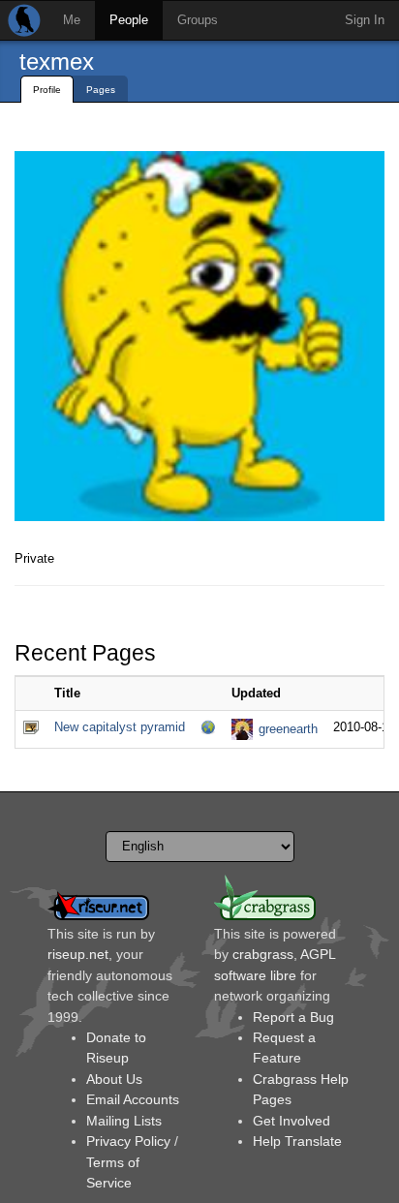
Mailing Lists (124, 1120)
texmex (56, 61)
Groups (197, 20)
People (128, 20)
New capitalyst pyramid (119, 727)
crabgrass (262, 954)
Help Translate (297, 1141)
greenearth (288, 729)
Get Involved (291, 1120)
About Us (114, 1079)
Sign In (364, 20)
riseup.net (77, 954)
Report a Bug (293, 1017)
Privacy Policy (128, 1141)
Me (71, 20)
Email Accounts (132, 1099)
